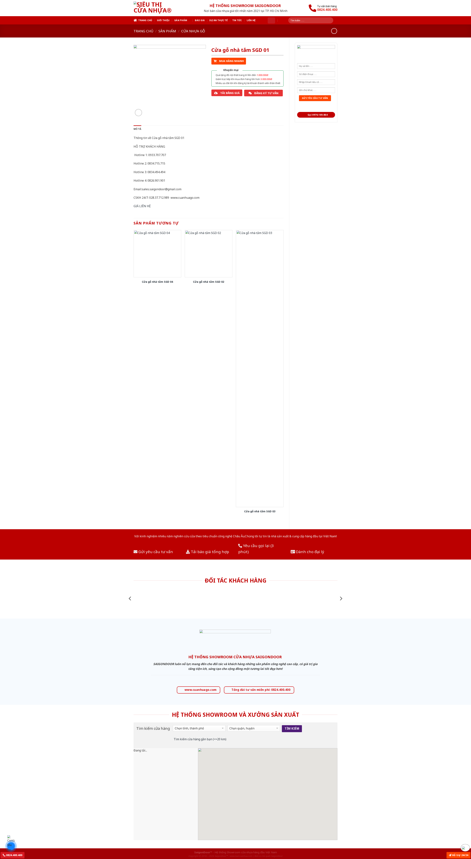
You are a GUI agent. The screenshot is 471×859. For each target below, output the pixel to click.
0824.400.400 (13, 855)
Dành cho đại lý (309, 551)
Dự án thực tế (218, 20)
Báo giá (200, 20)
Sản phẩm (180, 20)
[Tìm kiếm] (332, 20)
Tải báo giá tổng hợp (209, 551)
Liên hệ (251, 20)
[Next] (340, 598)
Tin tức (237, 20)
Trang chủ (145, 20)
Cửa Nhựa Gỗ (193, 31)
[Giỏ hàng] (271, 20)
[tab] (137, 129)
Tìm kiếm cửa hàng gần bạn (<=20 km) (200, 739)
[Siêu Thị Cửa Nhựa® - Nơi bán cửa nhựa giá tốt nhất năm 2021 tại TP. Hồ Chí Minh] (157, 8)
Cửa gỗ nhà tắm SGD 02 (208, 281)
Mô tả (137, 129)
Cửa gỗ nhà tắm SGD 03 (259, 511)
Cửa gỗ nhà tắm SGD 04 (157, 281)
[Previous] (130, 598)
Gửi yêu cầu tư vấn (155, 551)
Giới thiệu (163, 20)
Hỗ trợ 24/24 (459, 855)
